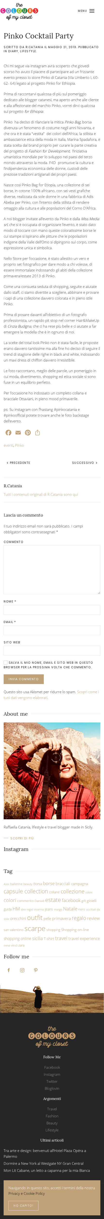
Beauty (52, 1123)
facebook (71, 900)
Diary (13, 51)
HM (16, 909)
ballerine (16, 884)
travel (61, 938)
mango (58, 909)
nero (81, 909)
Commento (13, 542)
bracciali (63, 883)
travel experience (84, 938)
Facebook (52, 1067)
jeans (49, 909)
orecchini (18, 918)
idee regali (27, 909)
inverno (39, 909)
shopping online (17, 938)
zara (21, 945)
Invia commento (24, 679)
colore (88, 892)
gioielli (92, 900)
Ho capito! (23, 1206)
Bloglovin (52, 1088)
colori (10, 900)
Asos (6, 884)
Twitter (52, 1081)
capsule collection (26, 891)
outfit (35, 917)
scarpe (34, 928)
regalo (79, 917)
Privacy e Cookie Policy (26, 1193)
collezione (72, 891)
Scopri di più (22, 838)
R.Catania (35, 47)
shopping (53, 929)
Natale (70, 908)
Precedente (19, 463)
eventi (8, 445)
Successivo (84, 463)
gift (84, 901)
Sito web (12, 642)
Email (10, 622)
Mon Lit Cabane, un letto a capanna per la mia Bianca (47, 1170)
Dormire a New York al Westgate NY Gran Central (43, 1163)
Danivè (39, 901)
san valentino (13, 929)
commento (25, 900)
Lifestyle (28, 51)
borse (49, 883)
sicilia (37, 938)
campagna (79, 883)
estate (53, 900)
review (93, 918)
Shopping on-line (75, 929)
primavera (61, 918)
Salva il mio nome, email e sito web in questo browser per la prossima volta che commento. (48, 665)
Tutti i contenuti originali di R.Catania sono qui (41, 494)
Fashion (52, 1116)
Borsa (37, 883)
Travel (52, 1108)
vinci (14, 945)
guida (8, 909)
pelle (47, 918)
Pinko (19, 445)
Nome (10, 601)
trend (7, 945)
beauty (27, 884)
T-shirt (49, 938)
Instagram (52, 1074)
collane (54, 892)
